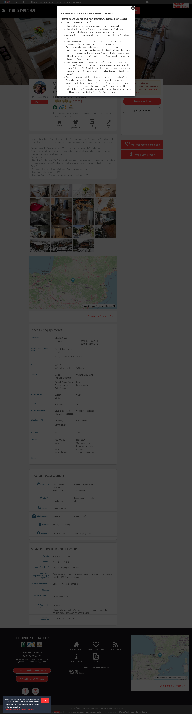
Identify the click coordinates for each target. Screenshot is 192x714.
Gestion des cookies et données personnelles (20, 710)
